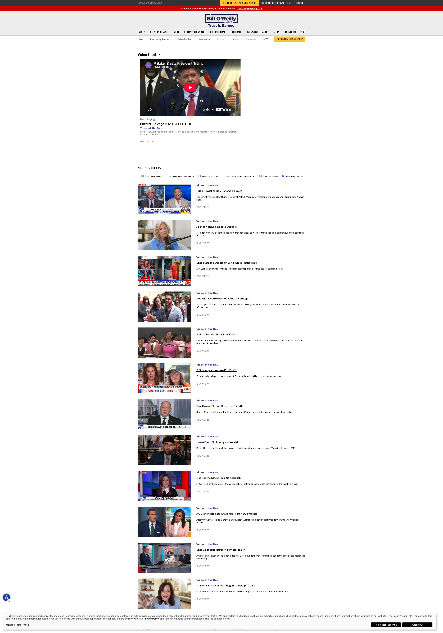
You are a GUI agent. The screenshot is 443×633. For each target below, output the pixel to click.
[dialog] (219, 621)
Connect (290, 32)
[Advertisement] (275, 87)
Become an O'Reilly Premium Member (239, 3)
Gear (234, 39)
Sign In (299, 3)
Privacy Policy (151, 618)
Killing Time (217, 32)
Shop (141, 32)
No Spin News (158, 32)
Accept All (417, 624)
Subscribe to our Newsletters (276, 3)
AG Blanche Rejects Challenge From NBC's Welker (226, 513)
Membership (204, 39)
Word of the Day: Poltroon (150, 3)
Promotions (251, 39)
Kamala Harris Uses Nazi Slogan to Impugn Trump (225, 585)
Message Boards (257, 32)
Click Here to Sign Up (250, 8)
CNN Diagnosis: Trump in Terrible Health (220, 549)
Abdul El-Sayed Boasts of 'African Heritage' (222, 298)
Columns (236, 32)
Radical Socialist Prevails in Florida (217, 334)
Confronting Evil (184, 39)
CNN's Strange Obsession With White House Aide (226, 262)
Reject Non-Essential (385, 624)
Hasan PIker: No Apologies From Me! (218, 442)
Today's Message (194, 32)
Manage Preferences (17, 624)
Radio (175, 32)
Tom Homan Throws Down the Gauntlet (220, 406)
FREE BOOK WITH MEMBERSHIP (290, 39)
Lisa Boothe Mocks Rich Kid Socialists (218, 477)
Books (220, 39)
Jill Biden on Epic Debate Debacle (216, 226)
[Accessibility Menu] (6, 597)
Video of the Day (151, 128)
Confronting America (159, 39)
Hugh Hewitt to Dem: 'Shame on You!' (219, 190)
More (276, 32)
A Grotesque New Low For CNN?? (216, 370)
